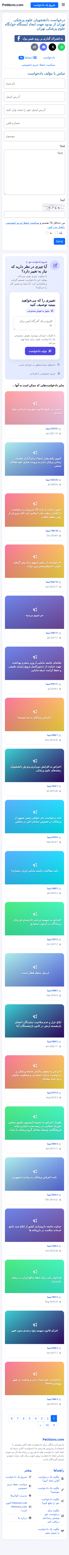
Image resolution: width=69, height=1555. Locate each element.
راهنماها (59, 1470)
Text (62, 146)
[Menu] (63, 5)
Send (59, 241)
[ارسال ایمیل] (43, 47)
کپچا (62, 200)
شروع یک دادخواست (44, 5)
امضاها (26, 57)
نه (51, 233)
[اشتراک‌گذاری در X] (52, 47)
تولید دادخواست (38, 351)
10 (47, 1425)
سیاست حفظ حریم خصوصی (38, 65)
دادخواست (49, 57)
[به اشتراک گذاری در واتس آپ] (61, 47)
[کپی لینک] (34, 47)
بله (60, 233)
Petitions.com (12, 5)
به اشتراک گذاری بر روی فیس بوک (42, 38)
